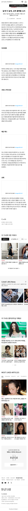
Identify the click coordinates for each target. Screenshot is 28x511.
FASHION (7, 376)
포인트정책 (13, 477)
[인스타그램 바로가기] (2, 483)
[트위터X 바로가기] (11, 483)
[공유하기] (25, 1)
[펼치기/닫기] (25, 239)
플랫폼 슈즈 (5, 239)
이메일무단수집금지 (9, 479)
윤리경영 (23, 479)
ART (18, 376)
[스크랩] (22, 1)
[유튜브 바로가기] (5, 483)
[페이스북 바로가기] (8, 483)
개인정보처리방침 (19, 477)
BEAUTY (13, 376)
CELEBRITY (24, 376)
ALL (2, 376)
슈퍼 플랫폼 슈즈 (14, 239)
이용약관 (3, 479)
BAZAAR (13, 18)
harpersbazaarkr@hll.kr (9, 501)
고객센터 (7, 477)
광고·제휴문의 (17, 479)
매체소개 (3, 477)
